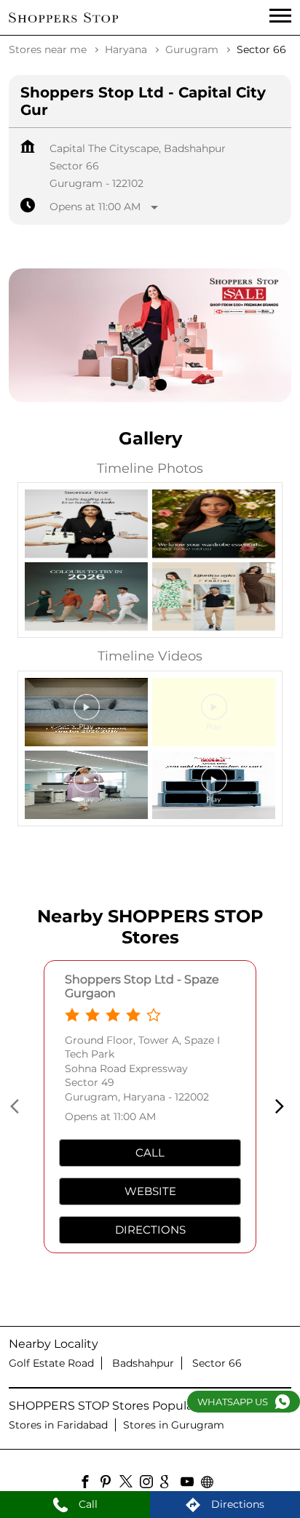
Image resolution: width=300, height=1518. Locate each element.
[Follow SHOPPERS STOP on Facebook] (89, 1484)
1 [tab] (139, 385)
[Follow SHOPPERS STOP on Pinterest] (109, 1484)
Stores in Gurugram (173, 1424)
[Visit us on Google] (170, 1484)
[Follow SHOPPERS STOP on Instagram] (150, 1484)
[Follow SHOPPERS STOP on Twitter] (129, 1484)
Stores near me (48, 49)
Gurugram (191, 49)
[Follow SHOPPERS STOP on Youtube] (191, 1484)
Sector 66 (217, 1363)
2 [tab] (161, 385)
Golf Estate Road (51, 1363)
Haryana (126, 49)
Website (150, 1191)
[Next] (282, 1106)
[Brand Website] (211, 1484)
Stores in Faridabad (58, 1424)
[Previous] (17, 1106)
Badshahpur (143, 1363)
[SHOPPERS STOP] (63, 17)
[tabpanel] (150, 335)
